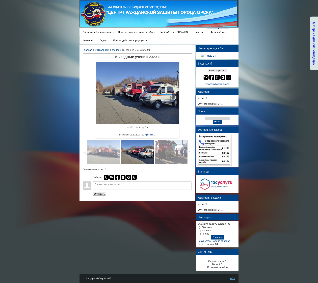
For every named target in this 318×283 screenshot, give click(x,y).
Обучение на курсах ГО (208, 104)
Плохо (205, 233)
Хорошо (206, 230)
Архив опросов (221, 241)
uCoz (232, 278)
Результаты (204, 241)
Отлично (207, 227)
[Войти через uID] (106, 177)
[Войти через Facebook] (117, 177)
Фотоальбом (102, 50)
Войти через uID (217, 70)
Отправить (99, 194)
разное (115, 50)
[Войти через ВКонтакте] (111, 177)
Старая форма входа (217, 84)
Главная (87, 50)
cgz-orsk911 (150, 135)
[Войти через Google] (128, 177)
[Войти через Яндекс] (123, 177)
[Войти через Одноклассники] (134, 177)
